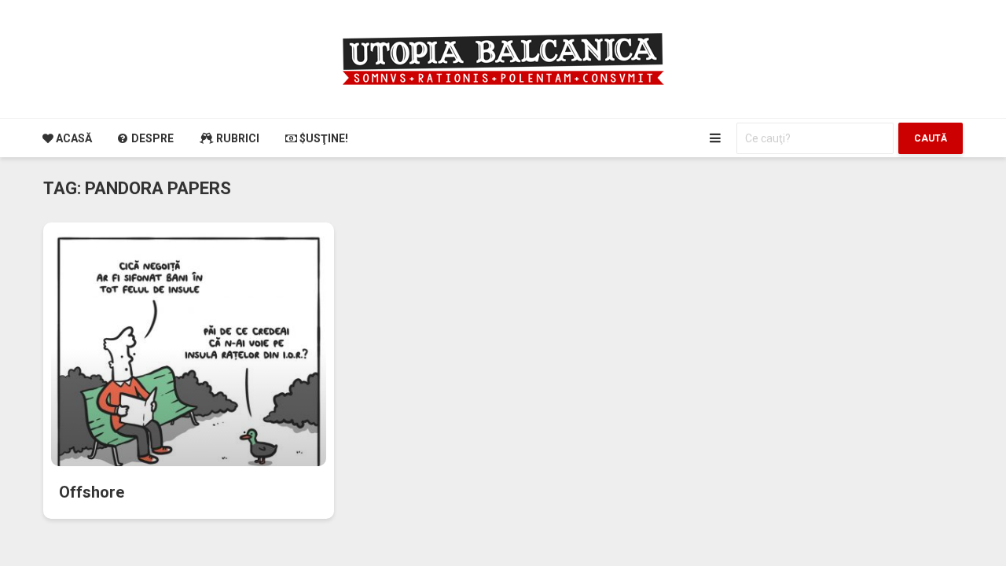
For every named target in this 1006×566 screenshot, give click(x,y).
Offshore (91, 492)
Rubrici (236, 138)
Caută (930, 138)
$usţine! (322, 138)
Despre (151, 138)
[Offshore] (188, 371)
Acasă (72, 138)
